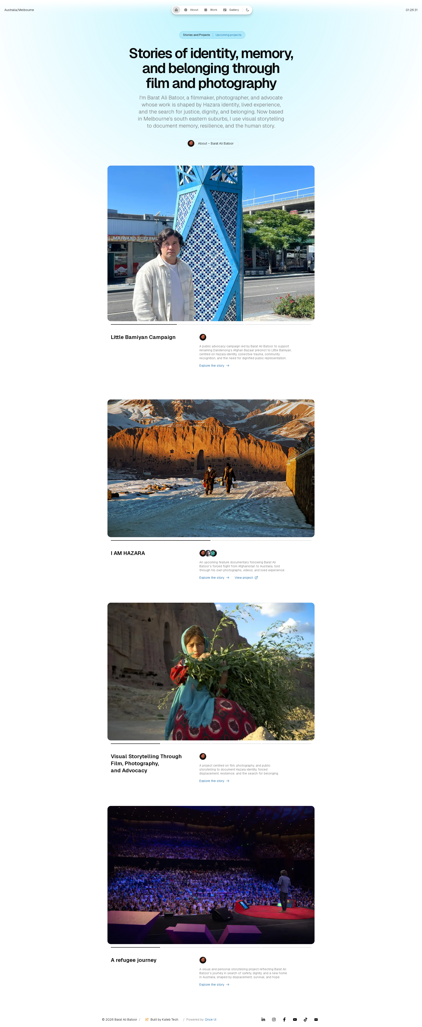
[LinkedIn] (263, 1019)
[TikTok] (305, 1019)
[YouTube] (295, 1019)
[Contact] (316, 1019)
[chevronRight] (309, 243)
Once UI (210, 1020)
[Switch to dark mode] (247, 9)
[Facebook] (284, 1019)
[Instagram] (274, 1019)
